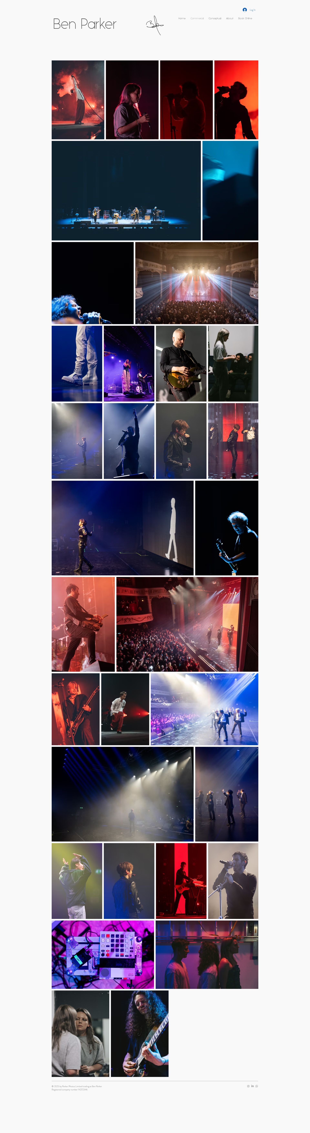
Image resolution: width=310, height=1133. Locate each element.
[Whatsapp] (256, 1086)
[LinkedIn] (252, 1086)
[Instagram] (248, 1086)
